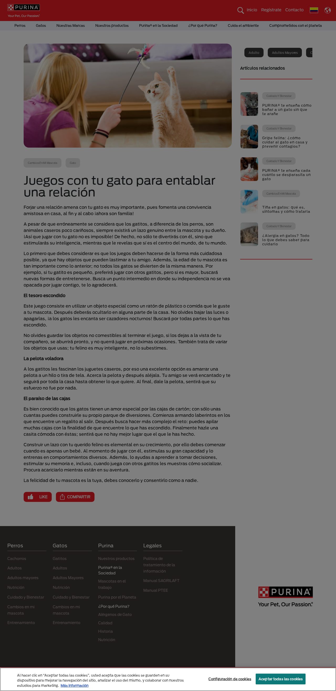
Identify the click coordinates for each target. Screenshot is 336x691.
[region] (168, 679)
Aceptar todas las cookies (281, 679)
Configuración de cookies (229, 679)
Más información (74, 685)
